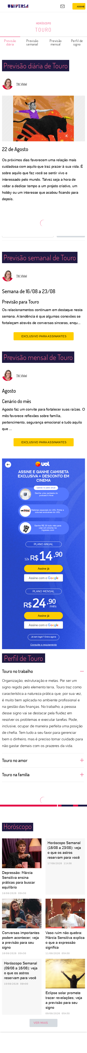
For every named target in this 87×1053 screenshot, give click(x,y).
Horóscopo (43, 23)
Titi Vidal (21, 84)
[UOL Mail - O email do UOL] (62, 6)
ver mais (41, 1022)
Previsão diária (10, 42)
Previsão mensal (56, 42)
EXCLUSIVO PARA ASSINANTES (44, 336)
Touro (43, 29)
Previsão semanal (32, 42)
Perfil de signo (77, 42)
